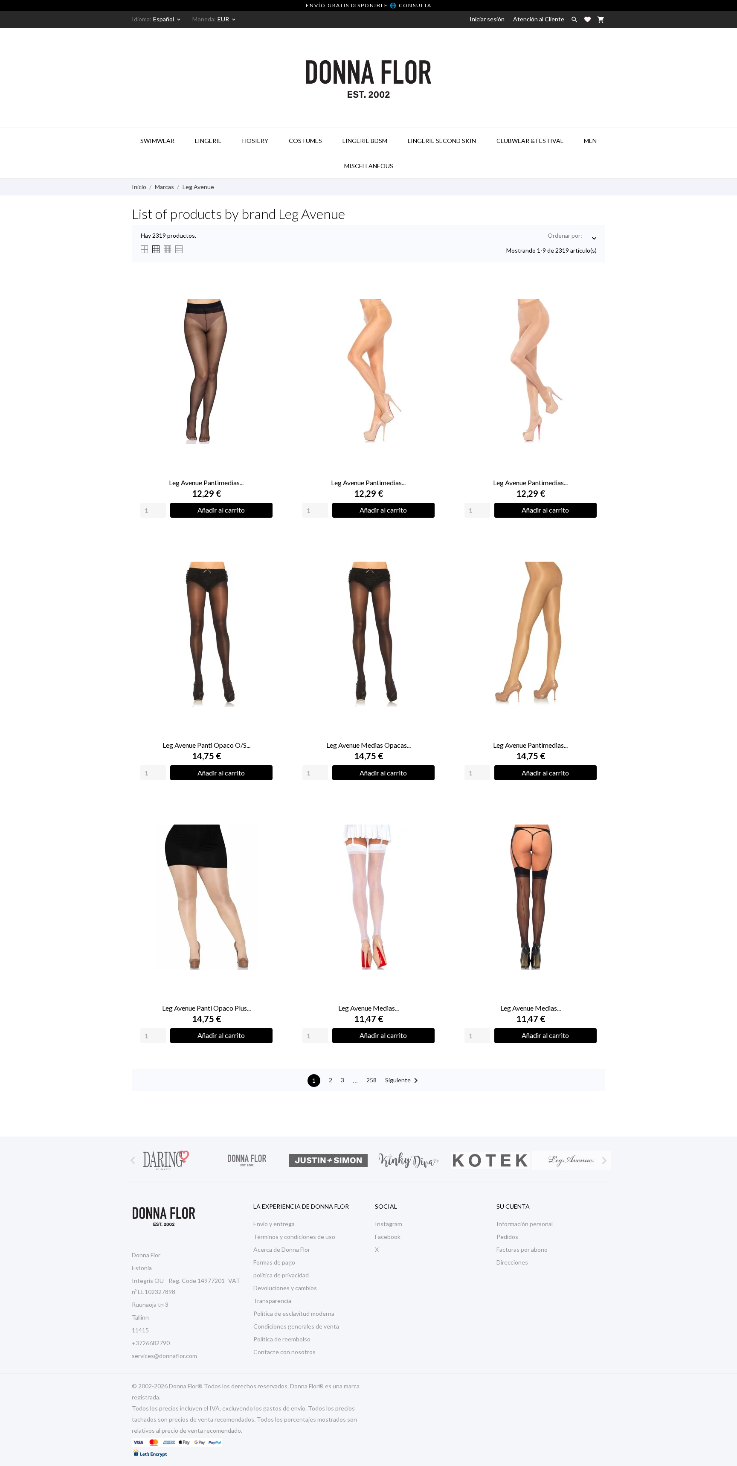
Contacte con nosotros (284, 1351)
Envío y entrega (274, 1223)
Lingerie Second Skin (442, 140)
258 (371, 1080)
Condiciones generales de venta (296, 1326)
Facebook (387, 1236)
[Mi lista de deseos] (587, 19)
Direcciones (512, 1262)
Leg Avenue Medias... (368, 1008)
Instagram (388, 1223)
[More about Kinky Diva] (409, 1160)
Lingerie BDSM (364, 140)
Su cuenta (513, 1206)
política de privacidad (281, 1275)
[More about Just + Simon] (327, 1160)
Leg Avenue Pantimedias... (206, 482)
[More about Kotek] (490, 1160)
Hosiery (255, 140)
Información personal (524, 1223)
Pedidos (507, 1236)
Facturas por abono (522, 1249)
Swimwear (157, 140)
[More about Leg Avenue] (571, 1160)
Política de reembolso (281, 1339)
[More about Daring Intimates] (165, 1160)
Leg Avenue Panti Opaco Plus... (206, 1008)
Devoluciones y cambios (285, 1287)
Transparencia (272, 1300)
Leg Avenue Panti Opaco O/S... (206, 745)
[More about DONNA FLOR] (246, 1160)
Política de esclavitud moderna (293, 1313)
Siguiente (403, 1080)
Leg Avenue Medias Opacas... (368, 745)
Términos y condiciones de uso (294, 1236)
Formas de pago (274, 1262)
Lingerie (208, 140)
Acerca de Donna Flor (281, 1249)
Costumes (305, 140)
